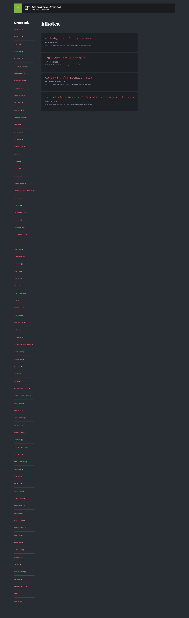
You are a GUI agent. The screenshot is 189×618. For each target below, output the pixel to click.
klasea (16, 381)
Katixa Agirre (51, 62)
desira (16, 161)
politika (17, 484)
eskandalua (18, 227)
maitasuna (18, 403)
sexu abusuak (19, 520)
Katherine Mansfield (55, 81)
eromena (17, 198)
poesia (16, 476)
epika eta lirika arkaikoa (23, 190)
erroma (17, 220)
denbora (17, 154)
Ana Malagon (51, 42)
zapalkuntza (19, 572)
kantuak (17, 374)
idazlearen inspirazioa (22, 344)
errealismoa (18, 212)
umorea (17, 557)
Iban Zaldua (51, 101)
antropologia (19, 81)
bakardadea (18, 95)
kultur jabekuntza (21, 388)
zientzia (17, 579)
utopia (16, 564)
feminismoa (18, 256)
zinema (16, 594)
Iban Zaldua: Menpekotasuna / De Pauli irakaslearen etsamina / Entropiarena (89, 97)
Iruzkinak (56, 45)
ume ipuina (18, 550)
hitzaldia (17, 337)
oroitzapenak (19, 462)
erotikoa (17, 205)
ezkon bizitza (19, 242)
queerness (18, 491)
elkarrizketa (19, 183)
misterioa (18, 425)
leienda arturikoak (21, 396)
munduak (17, 440)
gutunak (17, 315)
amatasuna (18, 73)
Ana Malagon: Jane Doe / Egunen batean (69, 38)
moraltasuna (19, 432)
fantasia (17, 249)
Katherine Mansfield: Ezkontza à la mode (68, 77)
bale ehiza (18, 102)
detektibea (18, 168)
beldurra (17, 110)
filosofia (17, 264)
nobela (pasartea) (21, 447)
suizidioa (17, 535)
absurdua (17, 37)
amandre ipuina (20, 66)
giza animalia (19, 293)
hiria (16, 330)
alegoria (17, 51)
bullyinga (17, 139)
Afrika (16, 44)
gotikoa (17, 300)
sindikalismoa (19, 528)
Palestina (17, 469)
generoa (17, 278)
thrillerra (18, 542)
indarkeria (18, 359)
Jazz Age (17, 366)
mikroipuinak (19, 418)
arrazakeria (19, 88)
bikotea (17, 124)
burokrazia (18, 146)
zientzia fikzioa (20, 586)
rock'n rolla (19, 506)
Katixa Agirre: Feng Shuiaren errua (65, 57)
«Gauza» (17, 601)
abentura (17, 29)
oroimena (17, 454)
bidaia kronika (19, 117)
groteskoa (18, 308)
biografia (17, 132)
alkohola (17, 59)
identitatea (18, 352)
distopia (17, 176)
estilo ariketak (20, 234)
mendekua (18, 410)
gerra (16, 286)
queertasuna (19, 498)
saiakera (17, 513)
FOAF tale (17, 271)
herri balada (19, 322)
